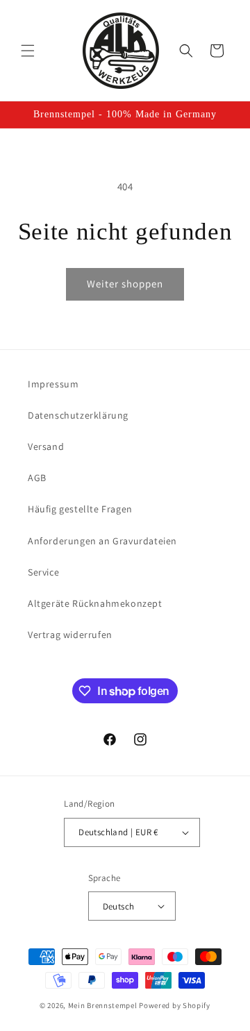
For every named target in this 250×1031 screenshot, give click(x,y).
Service (43, 572)
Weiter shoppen (125, 283)
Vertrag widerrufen (70, 634)
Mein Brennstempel (104, 1005)
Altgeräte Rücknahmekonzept (95, 603)
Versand (46, 446)
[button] (27, 50)
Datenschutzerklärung (78, 415)
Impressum (53, 384)
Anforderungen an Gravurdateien (102, 541)
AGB (37, 477)
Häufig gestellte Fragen (80, 509)
